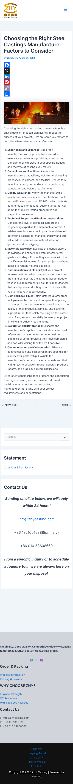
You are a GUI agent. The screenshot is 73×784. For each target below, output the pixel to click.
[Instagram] (41, 660)
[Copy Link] (36, 88)
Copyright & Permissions (19, 467)
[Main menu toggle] (65, 10)
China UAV (36, 757)
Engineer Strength (11, 694)
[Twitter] (36, 660)
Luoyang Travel (36, 753)
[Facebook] (36, 65)
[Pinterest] (36, 82)
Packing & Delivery (11, 679)
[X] (36, 71)
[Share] (36, 94)
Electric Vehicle (37, 761)
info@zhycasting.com (37, 519)
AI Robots (37, 766)
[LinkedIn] (36, 76)
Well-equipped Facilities (14, 702)
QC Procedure (8, 698)
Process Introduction (12, 674)
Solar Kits (36, 748)
